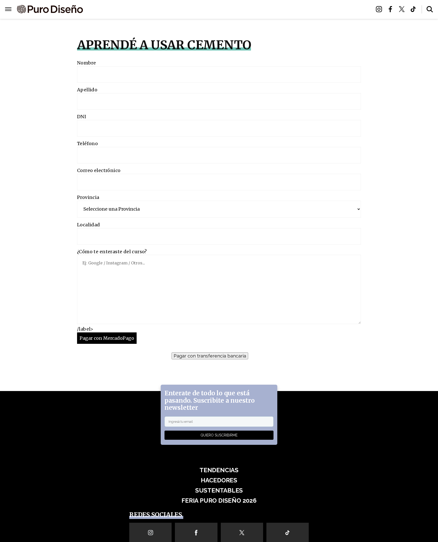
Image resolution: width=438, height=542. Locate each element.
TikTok (414, 9)
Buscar (429, 9)
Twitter (403, 9)
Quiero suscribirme (219, 435)
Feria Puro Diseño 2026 (278, 9)
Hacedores (195, 9)
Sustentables (230, 9)
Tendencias (164, 9)
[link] (219, 355)
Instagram (380, 9)
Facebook (391, 9)
